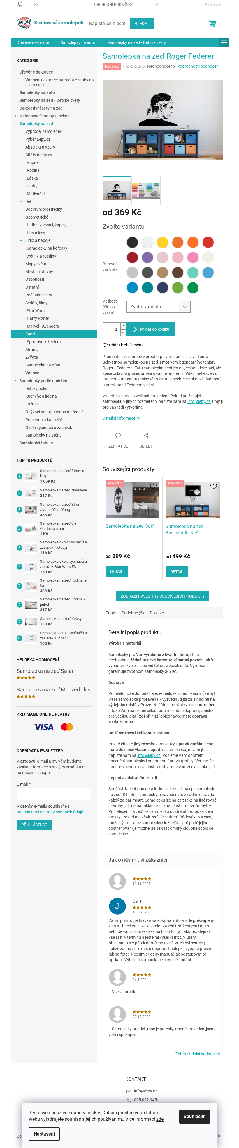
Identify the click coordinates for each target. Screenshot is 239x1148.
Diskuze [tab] (157, 613)
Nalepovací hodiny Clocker (44, 116)
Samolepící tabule (36, 443)
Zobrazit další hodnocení (197, 1054)
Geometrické (36, 217)
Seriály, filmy (36, 303)
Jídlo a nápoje (37, 240)
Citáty (32, 186)
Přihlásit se (34, 824)
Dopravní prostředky (43, 209)
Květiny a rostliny (40, 256)
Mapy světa (35, 264)
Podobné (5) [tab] (133, 613)
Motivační (36, 194)
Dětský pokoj (36, 388)
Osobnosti (34, 279)
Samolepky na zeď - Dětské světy (50, 100)
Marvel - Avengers (43, 326)
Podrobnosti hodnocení (198, 66)
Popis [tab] (111, 613)
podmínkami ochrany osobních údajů (50, 812)
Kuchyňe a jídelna (41, 396)
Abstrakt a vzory (40, 147)
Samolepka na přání (43, 365)
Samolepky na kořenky (47, 248)
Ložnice (32, 404)
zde (160, 1119)
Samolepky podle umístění (44, 380)
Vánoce (32, 373)
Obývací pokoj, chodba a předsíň (54, 412)
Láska (32, 178)
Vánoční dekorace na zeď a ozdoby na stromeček (59, 82)
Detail (116, 571)
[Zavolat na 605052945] (25, 4)
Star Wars (36, 310)
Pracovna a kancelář (43, 419)
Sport (30, 334)
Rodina (33, 170)
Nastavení (44, 1134)
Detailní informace (119, 418)
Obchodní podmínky (113, 4)
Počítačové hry (38, 295)
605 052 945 (145, 1099)
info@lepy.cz (199, 401)
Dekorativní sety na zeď (41, 108)
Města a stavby (39, 271)
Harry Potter (38, 318)
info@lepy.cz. (149, 755)
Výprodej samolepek (43, 131)
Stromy (31, 349)
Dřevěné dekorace (36, 72)
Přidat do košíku (154, 329)
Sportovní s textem (44, 341)
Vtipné (32, 162)
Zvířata (31, 357)
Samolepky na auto (37, 92)
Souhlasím (195, 1116)
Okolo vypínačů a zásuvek (48, 427)
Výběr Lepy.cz (37, 139)
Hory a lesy (35, 232)
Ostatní (32, 287)
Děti (28, 201)
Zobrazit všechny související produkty (163, 596)
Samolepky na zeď (36, 123)
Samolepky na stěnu (43, 435)
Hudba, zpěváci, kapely (45, 225)
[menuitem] (33, 42)
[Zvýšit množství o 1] (123, 326)
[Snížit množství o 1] (123, 332)
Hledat (141, 23)
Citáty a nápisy (38, 155)
